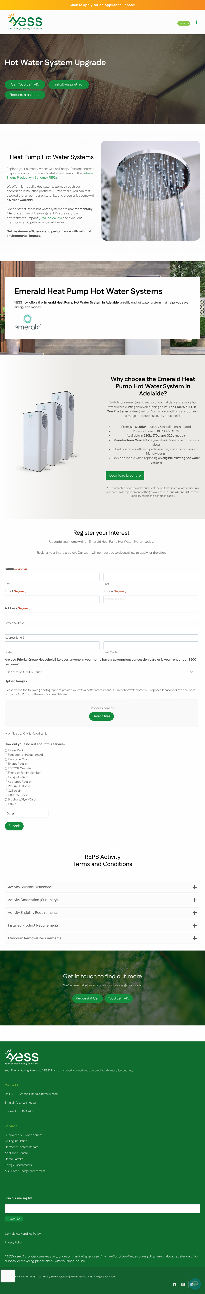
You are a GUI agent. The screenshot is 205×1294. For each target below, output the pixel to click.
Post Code (110, 652)
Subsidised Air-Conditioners (23, 1135)
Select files (101, 716)
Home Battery (14, 1159)
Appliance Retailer (20, 782)
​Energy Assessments (18, 1165)
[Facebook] (174, 1284)
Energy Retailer (18, 764)
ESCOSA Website (19, 768)
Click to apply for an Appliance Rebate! (102, 5)
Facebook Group (19, 759)
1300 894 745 (118, 998)
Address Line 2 (14, 638)
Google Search (18, 777)
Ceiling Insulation (16, 1141)
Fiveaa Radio (16, 750)
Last (106, 584)
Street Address (14, 623)
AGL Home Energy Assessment (25, 1171)
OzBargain (15, 791)
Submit (14, 826)
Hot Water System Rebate (21, 1147)
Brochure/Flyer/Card (22, 799)
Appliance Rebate (16, 1153)
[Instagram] (183, 1284)
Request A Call (87, 998)
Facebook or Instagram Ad (25, 755)
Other (12, 804)
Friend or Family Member (24, 773)
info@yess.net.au (24, 1103)
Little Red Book (17, 795)
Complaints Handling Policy (23, 1234)
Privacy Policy (13, 1242)
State (8, 652)
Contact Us (184, 23)
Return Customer (19, 786)
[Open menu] (196, 22)
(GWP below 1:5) (50, 218)
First (7, 584)
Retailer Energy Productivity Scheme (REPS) (50, 175)
